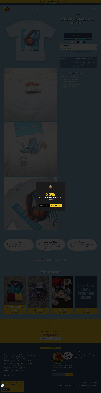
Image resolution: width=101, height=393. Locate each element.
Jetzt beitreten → (56, 205)
